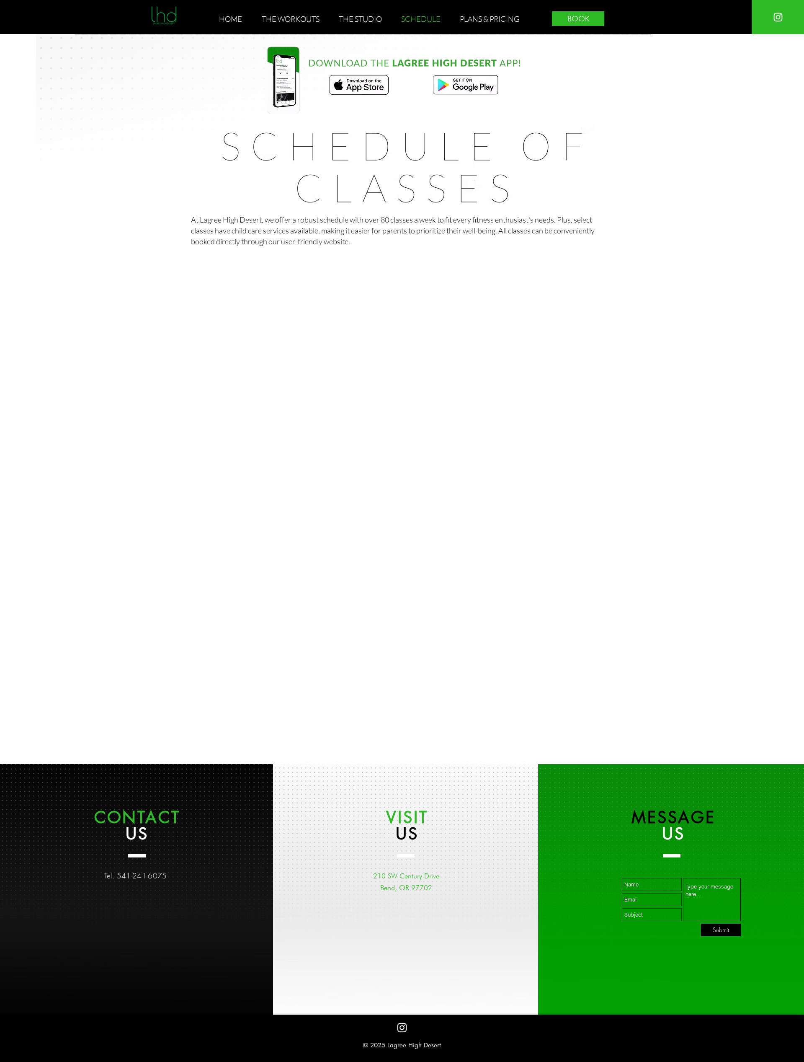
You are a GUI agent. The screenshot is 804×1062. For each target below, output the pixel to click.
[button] (293, 18)
